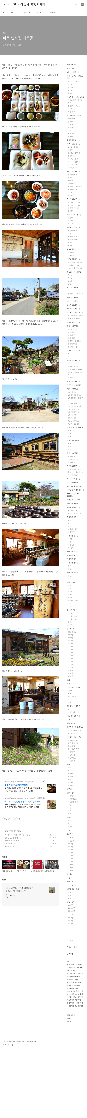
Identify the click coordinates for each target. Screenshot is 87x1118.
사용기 (69, 878)
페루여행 (80, 1006)
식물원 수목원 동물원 (74, 737)
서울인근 (71, 796)
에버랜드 (71, 548)
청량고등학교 (71, 881)
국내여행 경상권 (72, 551)
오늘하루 (70, 834)
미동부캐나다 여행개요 (75, 100)
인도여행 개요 (72, 329)
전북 (69, 566)
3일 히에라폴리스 (73, 403)
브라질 (70, 177)
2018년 (70, 644)
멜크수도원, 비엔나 (74, 318)
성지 (69, 823)
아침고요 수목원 (73, 740)
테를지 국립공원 (73, 459)
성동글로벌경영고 (73, 889)
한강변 (70, 591)
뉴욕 (69, 103)
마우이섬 (71, 255)
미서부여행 (79, 973)
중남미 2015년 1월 (73, 171)
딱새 (69, 779)
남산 (69, 709)
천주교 (69, 817)
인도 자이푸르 (72, 335)
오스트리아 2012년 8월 (75, 312)
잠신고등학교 (71, 902)
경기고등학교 (71, 885)
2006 (69, 898)
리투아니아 (71, 221)
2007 (69, 895)
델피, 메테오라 (72, 165)
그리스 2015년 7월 (73, 144)
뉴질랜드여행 (79, 1003)
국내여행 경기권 (72, 536)
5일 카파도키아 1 (73, 409)
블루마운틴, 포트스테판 (75, 294)
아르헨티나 (71, 183)
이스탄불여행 (71, 967)
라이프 (69, 874)
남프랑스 (71, 90)
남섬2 (70, 281)
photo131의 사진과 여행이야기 (24, 4)
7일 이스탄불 (72, 418)
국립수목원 (71, 761)
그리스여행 (78, 965)
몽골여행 (70, 985)
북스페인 (71, 93)
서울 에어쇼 (71, 723)
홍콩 (69, 431)
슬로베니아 (71, 122)
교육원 (70, 826)
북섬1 (70, 278)
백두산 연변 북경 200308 (75, 490)
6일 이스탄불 (72, 415)
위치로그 (40, 12)
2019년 (70, 641)
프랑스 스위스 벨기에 (74, 513)
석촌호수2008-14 (73, 619)
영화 (69, 702)
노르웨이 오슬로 (73, 239)
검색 (77, 4)
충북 (69, 579)
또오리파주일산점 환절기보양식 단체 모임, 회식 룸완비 (23, 801)
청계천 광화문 (72, 712)
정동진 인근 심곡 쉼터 (12, 838)
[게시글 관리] (12, 819)
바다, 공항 (71, 545)
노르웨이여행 (79, 994)
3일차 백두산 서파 (73, 265)
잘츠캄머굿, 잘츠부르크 (75, 315)
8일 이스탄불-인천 (74, 424)
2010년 (70, 667)
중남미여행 (70, 988)
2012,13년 (71, 911)
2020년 (70, 638)
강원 (69, 805)
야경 (68, 719)
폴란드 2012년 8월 (73, 305)
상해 (69, 443)
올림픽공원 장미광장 (73, 976)
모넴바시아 (71, 156)
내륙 (69, 542)
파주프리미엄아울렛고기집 (16, 785)
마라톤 (70, 690)
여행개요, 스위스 (73, 81)
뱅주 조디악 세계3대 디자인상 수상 (16, 835)
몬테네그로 (71, 130)
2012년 (70, 661)
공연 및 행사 (72, 696)
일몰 (68, 683)
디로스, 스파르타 (73, 159)
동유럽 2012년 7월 (73, 322)
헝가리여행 (70, 1003)
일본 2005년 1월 (73, 482)
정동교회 (71, 606)
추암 (69, 520)
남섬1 (70, 284)
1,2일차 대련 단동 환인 (75, 262)
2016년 (70, 649)
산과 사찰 (70, 793)
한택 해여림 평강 (73, 743)
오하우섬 (71, 252)
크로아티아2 (72, 127)
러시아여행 (70, 994)
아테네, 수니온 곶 (73, 168)
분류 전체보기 (71, 64)
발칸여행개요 (72, 119)
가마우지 (71, 785)
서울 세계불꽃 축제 (73, 716)
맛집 (6, 831)
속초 (69, 523)
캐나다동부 (71, 112)
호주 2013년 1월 (73, 287)
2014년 (70, 655)
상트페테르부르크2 (74, 202)
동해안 (70, 526)
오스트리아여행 (72, 991)
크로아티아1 (72, 125)
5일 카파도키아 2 (73, 412)
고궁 (69, 603)
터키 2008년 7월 (73, 389)
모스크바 (71, 211)
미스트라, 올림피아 (74, 162)
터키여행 (78, 1000)
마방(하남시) (9, 843)
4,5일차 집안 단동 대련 (75, 268)
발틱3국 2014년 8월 (74, 215)
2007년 (70, 676)
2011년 (70, 664)
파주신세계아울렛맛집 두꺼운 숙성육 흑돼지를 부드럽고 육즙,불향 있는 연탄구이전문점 (23, 789)
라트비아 (71, 218)
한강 (69, 622)
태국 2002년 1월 (73, 503)
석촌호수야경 (71, 997)
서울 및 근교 (71, 582)
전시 (69, 699)
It (75, 1006)
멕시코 (70, 192)
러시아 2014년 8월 (73, 199)
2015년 (70, 652)
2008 (69, 892)
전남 (69, 569)
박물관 (70, 539)
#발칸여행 (80, 997)
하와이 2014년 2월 (73, 249)
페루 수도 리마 (72, 189)
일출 (68, 680)
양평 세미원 (71, 746)
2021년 (70, 635)
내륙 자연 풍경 (72, 529)
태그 (13, 12)
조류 (68, 764)
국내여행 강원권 (72, 517)
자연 (69, 357)
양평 (69, 586)
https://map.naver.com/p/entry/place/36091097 (23, 798)
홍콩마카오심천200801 (75, 427)
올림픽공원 (71, 629)
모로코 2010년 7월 (73, 381)
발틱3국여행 (71, 973)
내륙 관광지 (71, 532)
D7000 (76, 979)
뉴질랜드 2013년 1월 (74, 272)
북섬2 (70, 275)
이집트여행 (78, 982)
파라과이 (71, 180)
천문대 (69, 789)
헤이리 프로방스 (73, 733)
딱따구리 (71, 776)
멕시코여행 (80, 967)
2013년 (70, 658)
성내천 (70, 625)
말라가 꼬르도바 (73, 366)
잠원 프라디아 (9, 846)
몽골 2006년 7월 (73, 453)
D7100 (73, 970)
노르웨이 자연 (72, 236)
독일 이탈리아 (72, 510)
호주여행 (80, 991)
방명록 (52, 12)
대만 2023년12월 (73, 72)
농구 (69, 693)
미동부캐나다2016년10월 (75, 97)
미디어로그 (25, 12)
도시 (69, 354)
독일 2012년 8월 (73, 297)
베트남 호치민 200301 (74, 500)
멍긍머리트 (71, 462)
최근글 (69, 947)
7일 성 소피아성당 (73, 421)
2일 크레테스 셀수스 (74, 395)
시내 (69, 589)
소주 (69, 449)
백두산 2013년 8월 (73, 259)
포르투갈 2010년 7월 (74, 385)
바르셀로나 (71, 378)
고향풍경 (70, 837)
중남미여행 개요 (73, 175)
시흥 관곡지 (71, 752)
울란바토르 (71, 456)
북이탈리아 (71, 87)
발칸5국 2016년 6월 (74, 115)
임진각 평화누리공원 (74, 730)
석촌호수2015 (72, 616)
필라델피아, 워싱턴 (74, 106)
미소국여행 (70, 1000)
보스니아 (71, 133)
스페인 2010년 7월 (73, 360)
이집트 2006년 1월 (73, 466)
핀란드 (70, 245)
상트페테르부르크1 (74, 205)
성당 (69, 820)
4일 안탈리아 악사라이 (75, 406)
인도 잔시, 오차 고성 (74, 341)
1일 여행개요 (72, 392)
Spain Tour (77, 985)
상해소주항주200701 (74, 440)
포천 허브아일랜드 (74, 749)
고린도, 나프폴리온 (74, 153)
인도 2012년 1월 (73, 326)
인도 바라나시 (72, 347)
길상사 (70, 597)
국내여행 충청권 (72, 572)
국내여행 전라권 (72, 563)
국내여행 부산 (71, 555)
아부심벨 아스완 (73, 475)
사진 (68, 970)
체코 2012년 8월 (73, 301)
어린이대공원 (72, 758)
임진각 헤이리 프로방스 (75, 727)
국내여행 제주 (71, 559)
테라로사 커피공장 (11, 840)
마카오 (70, 434)
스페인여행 (70, 1006)
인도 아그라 (71, 338)
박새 (69, 768)
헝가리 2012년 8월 (73, 308)
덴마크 (70, 234)
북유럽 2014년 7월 (73, 227)
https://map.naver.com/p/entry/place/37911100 (23, 782)
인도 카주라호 (72, 344)
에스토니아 (71, 224)
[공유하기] (9, 819)
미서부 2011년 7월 (73, 350)
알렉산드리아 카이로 (74, 469)
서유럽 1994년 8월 (73, 507)
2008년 (70, 673)
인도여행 (70, 979)
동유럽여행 (70, 965)
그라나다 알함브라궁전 (75, 369)
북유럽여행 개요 (73, 231)
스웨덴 (70, 242)
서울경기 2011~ (73, 799)
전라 (69, 811)
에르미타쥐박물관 (73, 208)
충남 (69, 576)
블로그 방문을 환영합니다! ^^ (16, 891)
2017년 (70, 647)
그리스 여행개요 (73, 147)
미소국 (70, 84)
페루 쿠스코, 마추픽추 (75, 186)
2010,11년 (71, 908)
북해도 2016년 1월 (73, 140)
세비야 (70, 364)
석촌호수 (71, 613)
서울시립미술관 (73, 600)
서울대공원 (71, 755)
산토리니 (71, 150)
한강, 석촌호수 (72, 610)
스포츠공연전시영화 (73, 687)
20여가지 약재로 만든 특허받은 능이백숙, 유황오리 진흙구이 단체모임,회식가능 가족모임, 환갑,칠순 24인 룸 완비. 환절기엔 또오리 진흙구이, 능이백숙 (23, 805)
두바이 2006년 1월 (73, 479)
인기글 (76, 947)
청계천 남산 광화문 (73, 706)
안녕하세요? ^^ (72, 68)
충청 (69, 814)
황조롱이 (71, 773)
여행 (76, 988)
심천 (69, 437)
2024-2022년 (72, 632)
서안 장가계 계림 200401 (75, 486)
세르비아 (71, 136)
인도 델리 (71, 332)
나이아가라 (71, 109)
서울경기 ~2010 (73, 802)
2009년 (70, 670)
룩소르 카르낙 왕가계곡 (75, 472)
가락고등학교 (71, 914)
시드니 (70, 291)
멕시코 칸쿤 (71, 195)
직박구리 (71, 782)
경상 (69, 808)
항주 (69, 446)
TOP (82, 1042)
